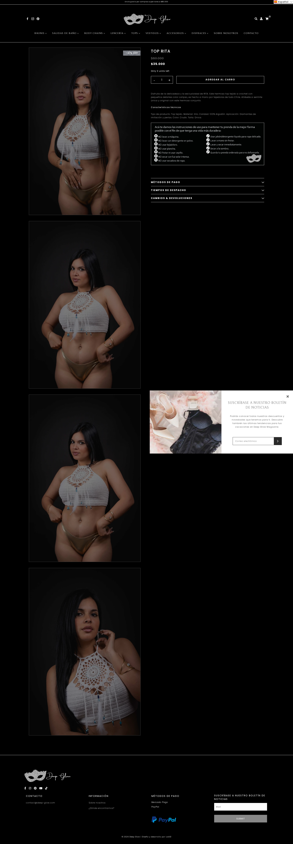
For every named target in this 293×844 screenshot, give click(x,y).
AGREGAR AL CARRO (220, 79)
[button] (283, 2)
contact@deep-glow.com (40, 802)
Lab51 (168, 837)
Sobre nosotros (97, 802)
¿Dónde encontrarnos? (101, 808)
